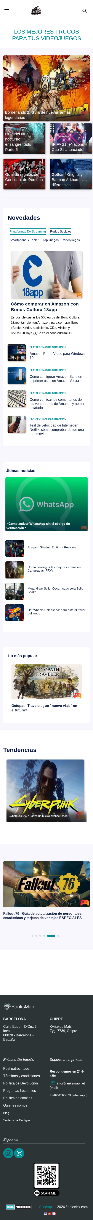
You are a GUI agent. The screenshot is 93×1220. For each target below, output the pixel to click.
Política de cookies (17, 1098)
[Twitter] (19, 1158)
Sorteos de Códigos (16, 1120)
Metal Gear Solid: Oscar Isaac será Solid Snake (55, 590)
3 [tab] (40, 936)
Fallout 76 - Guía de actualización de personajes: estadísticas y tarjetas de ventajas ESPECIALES (42, 916)
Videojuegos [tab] (71, 240)
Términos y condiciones (21, 1076)
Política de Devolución (20, 1083)
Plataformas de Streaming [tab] (28, 231)
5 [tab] (51, 936)
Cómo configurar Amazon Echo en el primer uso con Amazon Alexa (56, 379)
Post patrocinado (16, 1068)
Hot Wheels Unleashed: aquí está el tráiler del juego (56, 611)
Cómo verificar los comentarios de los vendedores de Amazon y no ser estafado (57, 404)
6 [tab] (58, 936)
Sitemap (45, 1207)
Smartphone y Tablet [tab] (24, 240)
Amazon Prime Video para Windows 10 (57, 356)
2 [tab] (36, 936)
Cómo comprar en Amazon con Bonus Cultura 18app (45, 306)
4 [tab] (44, 936)
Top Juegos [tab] (51, 240)
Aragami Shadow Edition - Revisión (52, 547)
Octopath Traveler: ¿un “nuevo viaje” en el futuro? (44, 708)
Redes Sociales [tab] (60, 231)
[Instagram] (8, 1158)
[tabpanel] (46, 891)
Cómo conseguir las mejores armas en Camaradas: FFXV (54, 569)
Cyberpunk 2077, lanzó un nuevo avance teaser (38, 816)
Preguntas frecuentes (19, 1090)
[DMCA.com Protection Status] (19, 1207)
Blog (6, 1113)
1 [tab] (32, 936)
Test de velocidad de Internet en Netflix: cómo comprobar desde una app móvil (57, 429)
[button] (7, 87)
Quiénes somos (15, 1105)
